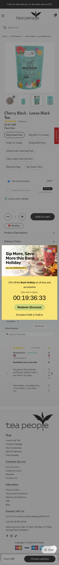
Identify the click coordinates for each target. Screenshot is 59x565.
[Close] (53, 248)
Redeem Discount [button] (29, 307)
